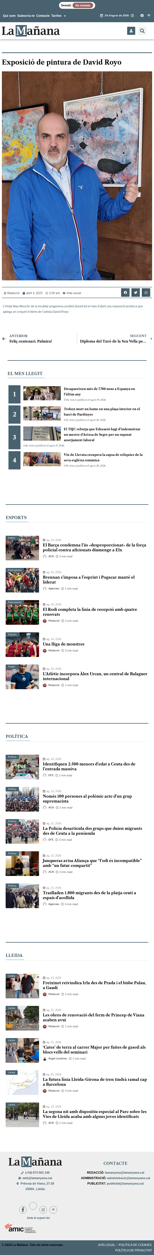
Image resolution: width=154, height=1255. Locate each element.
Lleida (11, 976)
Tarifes (56, 16)
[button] (142, 31)
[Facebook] (23, 1210)
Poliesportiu (15, 570)
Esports (12, 634)
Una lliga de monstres (63, 644)
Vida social (73, 293)
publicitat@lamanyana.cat (125, 1183)
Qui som (9, 16)
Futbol (11, 538)
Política (12, 757)
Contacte (43, 16)
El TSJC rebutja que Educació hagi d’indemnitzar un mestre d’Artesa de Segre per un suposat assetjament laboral (102, 434)
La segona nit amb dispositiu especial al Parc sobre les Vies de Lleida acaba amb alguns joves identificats (94, 1114)
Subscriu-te (26, 16)
